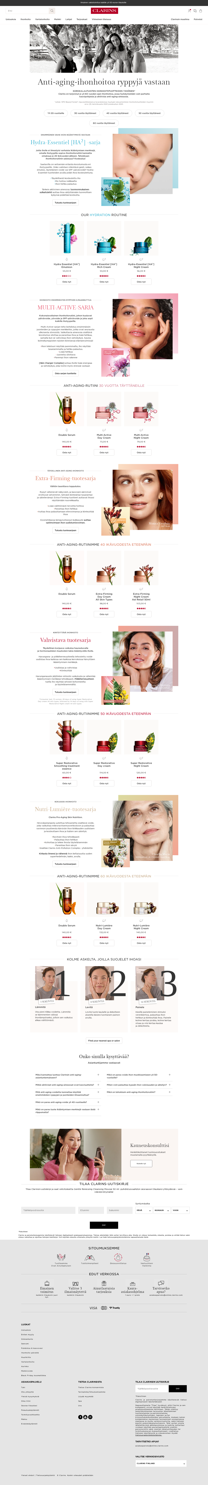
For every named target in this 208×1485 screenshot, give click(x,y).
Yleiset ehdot (27, 1475)
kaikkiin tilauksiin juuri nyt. (47, 1292)
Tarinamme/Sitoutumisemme (91, 1392)
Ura (80, 1406)
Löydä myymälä (85, 1397)
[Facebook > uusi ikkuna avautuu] (80, 1419)
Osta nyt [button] (66, 282)
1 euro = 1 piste (132, 1291)
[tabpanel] (66, 253)
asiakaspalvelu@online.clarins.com (166, 1295)
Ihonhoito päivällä (30, 1353)
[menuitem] (189, 10)
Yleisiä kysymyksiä (30, 1397)
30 (85, 113)
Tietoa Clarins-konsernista (91, 1387)
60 (104, 123)
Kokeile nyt (141, 1164)
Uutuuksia (26, 1330)
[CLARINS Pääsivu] (104, 10)
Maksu (24, 1419)
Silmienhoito (27, 1339)
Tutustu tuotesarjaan (65, 203)
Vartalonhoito (28, 1362)
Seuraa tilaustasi (29, 1406)
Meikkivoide (27, 1371)
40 (117, 113)
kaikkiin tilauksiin (75, 1291)
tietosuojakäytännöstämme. (148, 1435)
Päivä (139, 1210)
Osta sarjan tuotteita (65, 373)
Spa (80, 1401)
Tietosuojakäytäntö (45, 1475)
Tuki (23, 1387)
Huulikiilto (26, 1357)
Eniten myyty (27, 1335)
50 (150, 113)
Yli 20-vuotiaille (56, 113)
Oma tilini (26, 1401)
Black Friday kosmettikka (33, 1375)
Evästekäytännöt (29, 1424)
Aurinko (25, 1366)
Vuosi (175, 1210)
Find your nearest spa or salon (104, 1041)
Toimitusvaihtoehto (30, 1415)
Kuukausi (159, 1210)
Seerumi (25, 1344)
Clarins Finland (146, 1463)
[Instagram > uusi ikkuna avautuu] (90, 1419)
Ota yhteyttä (27, 1392)
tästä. (146, 1237)
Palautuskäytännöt (30, 1410)
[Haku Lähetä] (52, 11)
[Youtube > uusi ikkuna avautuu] (85, 1419)
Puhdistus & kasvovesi (32, 1348)
